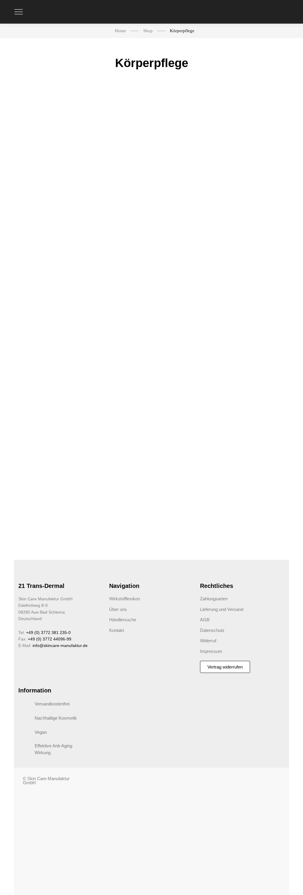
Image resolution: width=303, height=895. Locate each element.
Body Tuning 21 (187, 160)
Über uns (118, 609)
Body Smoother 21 (45, 312)
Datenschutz (212, 630)
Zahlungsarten (214, 598)
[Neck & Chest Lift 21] (258, 119)
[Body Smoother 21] (45, 270)
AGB (204, 619)
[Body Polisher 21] (116, 119)
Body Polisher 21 (116, 160)
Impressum (211, 651)
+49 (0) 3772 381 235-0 (48, 632)
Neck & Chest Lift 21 (258, 160)
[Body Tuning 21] (187, 119)
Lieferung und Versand (221, 609)
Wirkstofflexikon (124, 598)
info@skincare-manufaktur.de (60, 645)
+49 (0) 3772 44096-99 (49, 639)
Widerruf (208, 640)
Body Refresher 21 (45, 160)
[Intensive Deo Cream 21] (187, 270)
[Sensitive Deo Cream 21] (116, 270)
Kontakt (116, 630)
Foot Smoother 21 (45, 473)
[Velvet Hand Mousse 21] (258, 270)
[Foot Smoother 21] (45, 432)
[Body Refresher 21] (45, 119)
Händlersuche (122, 619)
